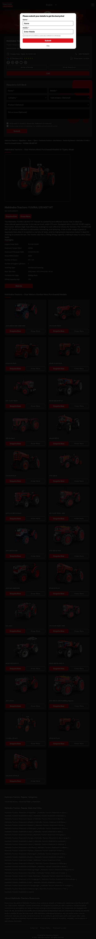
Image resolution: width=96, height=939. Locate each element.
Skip (48, 46)
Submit (48, 40)
